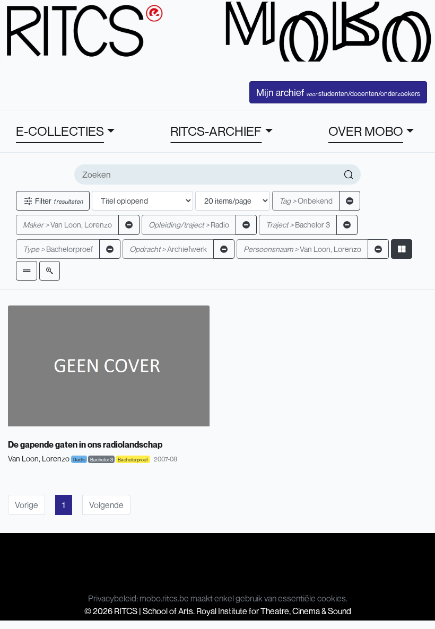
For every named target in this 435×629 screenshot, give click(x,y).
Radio (189, 224)
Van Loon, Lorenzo (67, 224)
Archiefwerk (168, 249)
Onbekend (306, 200)
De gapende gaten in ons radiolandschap (85, 444)
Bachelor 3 (298, 224)
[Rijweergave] (26, 271)
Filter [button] (58, 200)
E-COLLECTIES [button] (60, 131)
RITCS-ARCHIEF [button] (216, 131)
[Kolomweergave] (401, 249)
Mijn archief (338, 92)
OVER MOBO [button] (365, 131)
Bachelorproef (58, 249)
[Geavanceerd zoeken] (49, 271)
